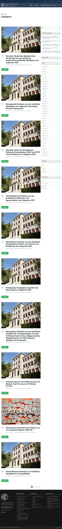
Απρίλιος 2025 (44, 96)
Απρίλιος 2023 (44, 148)
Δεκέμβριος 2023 (45, 130)
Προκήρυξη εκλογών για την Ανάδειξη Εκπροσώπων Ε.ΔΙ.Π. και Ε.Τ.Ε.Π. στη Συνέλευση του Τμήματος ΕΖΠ (23, 244)
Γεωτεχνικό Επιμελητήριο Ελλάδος (53, 499)
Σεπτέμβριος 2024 (45, 113)
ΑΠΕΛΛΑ (48, 508)
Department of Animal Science (8, 527)
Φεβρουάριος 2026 (45, 81)
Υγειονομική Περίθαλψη (21, 499)
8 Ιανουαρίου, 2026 (9, 432)
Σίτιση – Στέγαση (20, 501)
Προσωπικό (54, 5)
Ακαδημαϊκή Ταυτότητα (36, 504)
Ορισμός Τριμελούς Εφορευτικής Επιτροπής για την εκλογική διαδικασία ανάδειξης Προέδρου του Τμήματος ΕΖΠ (51, 37)
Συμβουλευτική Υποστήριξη (22, 496)
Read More (5, 69)
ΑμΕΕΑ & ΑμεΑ (19, 498)
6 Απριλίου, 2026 (9, 292)
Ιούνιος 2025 (44, 91)
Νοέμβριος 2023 (44, 133)
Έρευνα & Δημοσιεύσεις (45, 5)
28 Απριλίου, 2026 (9, 202)
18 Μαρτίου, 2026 (9, 342)
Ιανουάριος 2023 (45, 155)
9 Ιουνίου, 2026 (8, 156)
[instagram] (60, 527)
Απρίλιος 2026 (44, 76)
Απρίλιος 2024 (44, 123)
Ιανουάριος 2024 (45, 128)
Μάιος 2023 (44, 145)
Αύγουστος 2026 (45, 66)
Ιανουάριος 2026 (45, 83)
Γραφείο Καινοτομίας (20, 505)
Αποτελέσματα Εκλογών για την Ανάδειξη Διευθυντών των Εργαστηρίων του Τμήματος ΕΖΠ (20, 198)
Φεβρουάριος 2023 (45, 153)
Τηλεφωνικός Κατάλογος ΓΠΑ (22, 519)
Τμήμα (31, 5)
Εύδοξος (33, 498)
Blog (43, 164)
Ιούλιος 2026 (44, 68)
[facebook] (55, 527)
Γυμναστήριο (19, 511)
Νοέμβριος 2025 (44, 88)
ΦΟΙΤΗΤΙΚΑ (34, 432)
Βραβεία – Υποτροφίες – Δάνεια (22, 502)
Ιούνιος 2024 (44, 118)
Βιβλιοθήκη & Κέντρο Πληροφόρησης (23, 508)
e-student (34, 501)
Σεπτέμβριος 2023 (45, 138)
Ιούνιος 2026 (44, 71)
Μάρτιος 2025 (44, 98)
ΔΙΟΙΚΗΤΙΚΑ (28, 110)
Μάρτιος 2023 (44, 150)
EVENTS (43, 166)
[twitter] (58, 527)
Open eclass (34, 499)
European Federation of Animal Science (54, 506)
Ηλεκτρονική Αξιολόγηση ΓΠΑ (37, 496)
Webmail (33, 505)
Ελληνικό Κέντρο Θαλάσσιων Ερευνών (53, 503)
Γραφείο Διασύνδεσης (21, 504)
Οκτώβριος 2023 (45, 135)
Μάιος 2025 (44, 93)
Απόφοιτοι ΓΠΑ (50, 505)
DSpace (33, 502)
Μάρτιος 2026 (44, 78)
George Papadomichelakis (19, 110)
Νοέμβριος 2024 (44, 108)
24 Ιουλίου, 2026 (9, 110)
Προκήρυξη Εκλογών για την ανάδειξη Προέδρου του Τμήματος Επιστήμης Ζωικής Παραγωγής (23, 106)
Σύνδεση (43, 180)
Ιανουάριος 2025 (45, 103)
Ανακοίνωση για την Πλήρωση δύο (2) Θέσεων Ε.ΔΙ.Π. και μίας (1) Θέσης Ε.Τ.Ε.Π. (23, 384)
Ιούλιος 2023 (44, 140)
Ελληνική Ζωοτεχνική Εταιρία (52, 498)
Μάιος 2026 (44, 73)
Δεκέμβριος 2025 (45, 86)
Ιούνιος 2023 (44, 143)
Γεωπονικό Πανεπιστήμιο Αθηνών (53, 496)
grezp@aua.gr (3, 512)
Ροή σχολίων (44, 185)
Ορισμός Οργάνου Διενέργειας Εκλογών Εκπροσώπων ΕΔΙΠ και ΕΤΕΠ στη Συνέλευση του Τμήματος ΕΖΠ (23, 152)
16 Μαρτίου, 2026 (9, 388)
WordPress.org (44, 187)
